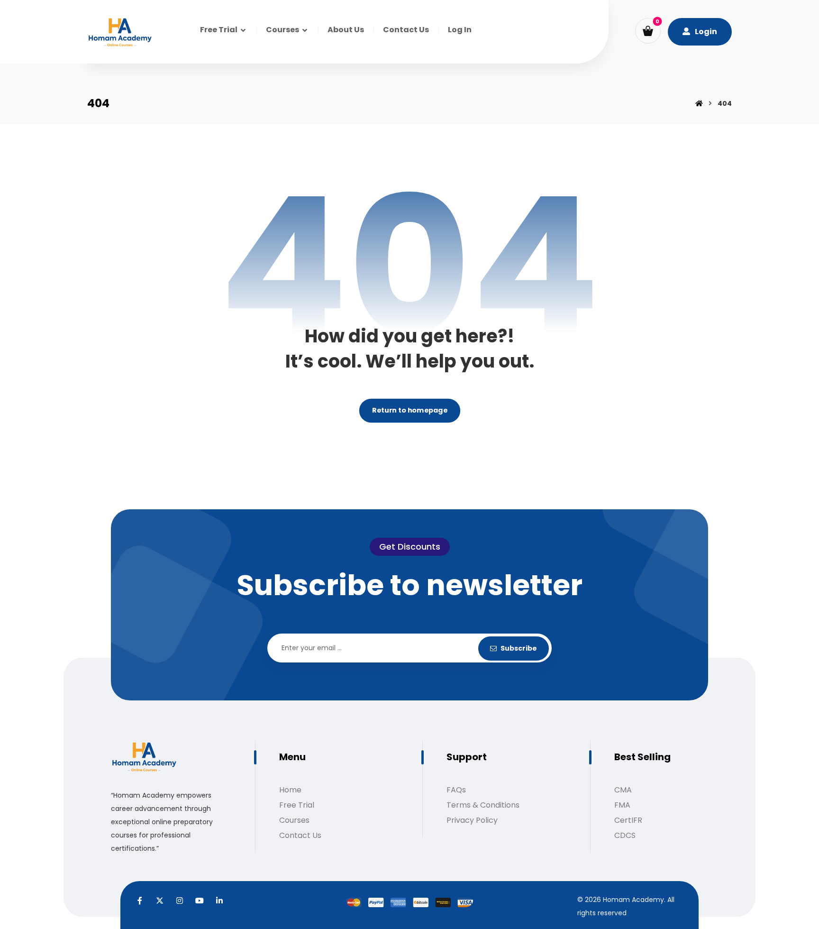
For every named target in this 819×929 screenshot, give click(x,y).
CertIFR (628, 820)
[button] (648, 31)
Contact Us (300, 835)
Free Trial (296, 805)
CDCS (625, 835)
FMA (622, 805)
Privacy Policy (472, 820)
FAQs (456, 789)
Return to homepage (409, 411)
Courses (294, 820)
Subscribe (518, 648)
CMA (623, 789)
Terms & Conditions (482, 805)
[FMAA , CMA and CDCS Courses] (120, 33)
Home (290, 789)
